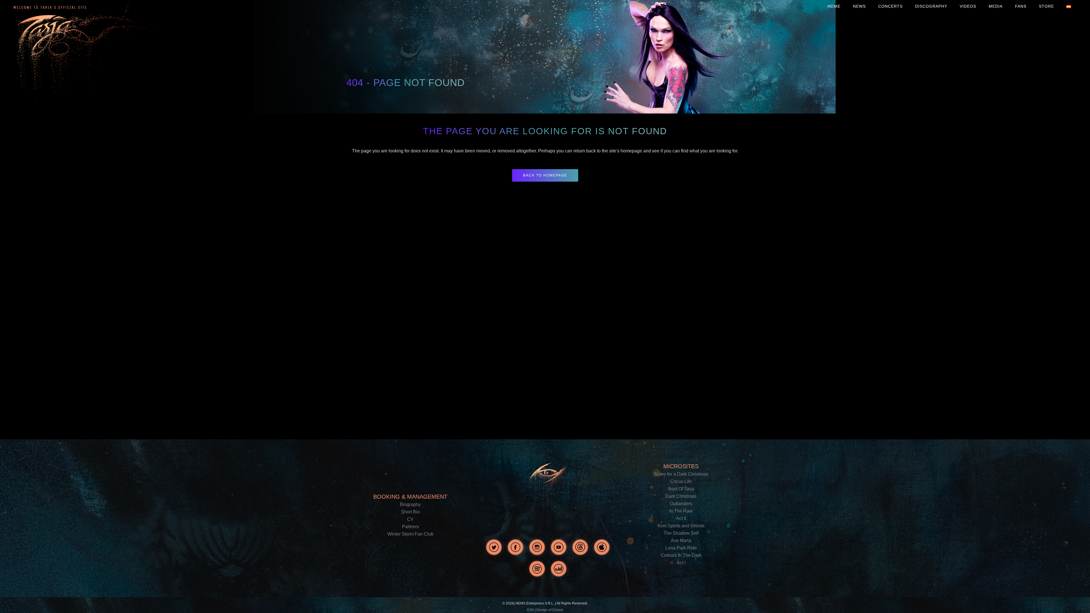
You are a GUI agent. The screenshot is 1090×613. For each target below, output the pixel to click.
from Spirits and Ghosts (681, 525)
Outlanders (681, 503)
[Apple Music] (602, 547)
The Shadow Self (681, 533)
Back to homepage (545, 175)
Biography (410, 504)
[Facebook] (515, 547)
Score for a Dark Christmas (681, 474)
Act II (681, 518)
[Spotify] (537, 569)
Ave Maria (681, 540)
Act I (681, 562)
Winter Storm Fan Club (410, 534)
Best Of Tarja (681, 488)
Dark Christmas (681, 496)
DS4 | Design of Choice (545, 610)
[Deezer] (559, 569)
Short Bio (410, 511)
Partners (410, 526)
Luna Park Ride (681, 547)
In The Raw (681, 511)
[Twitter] (494, 547)
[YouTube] (559, 547)
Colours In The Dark (681, 555)
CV (410, 519)
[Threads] (580, 547)
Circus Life (681, 481)
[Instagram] (537, 547)
